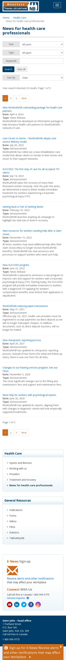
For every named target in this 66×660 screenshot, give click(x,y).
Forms (12, 515)
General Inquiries (17, 598)
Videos (13, 521)
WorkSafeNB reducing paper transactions (25, 306)
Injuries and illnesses (20, 462)
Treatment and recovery (22, 479)
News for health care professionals (31, 485)
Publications (16, 510)
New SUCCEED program (16, 265)
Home (6, 17)
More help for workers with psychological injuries (29, 395)
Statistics (14, 532)
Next (24, 98)
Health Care (19, 17)
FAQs (12, 526)
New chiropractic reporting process (22, 340)
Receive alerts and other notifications (30, 578)
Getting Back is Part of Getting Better (23, 206)
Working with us (18, 468)
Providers (14, 474)
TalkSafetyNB (16, 538)
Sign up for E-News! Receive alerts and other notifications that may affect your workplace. (31, 652)
